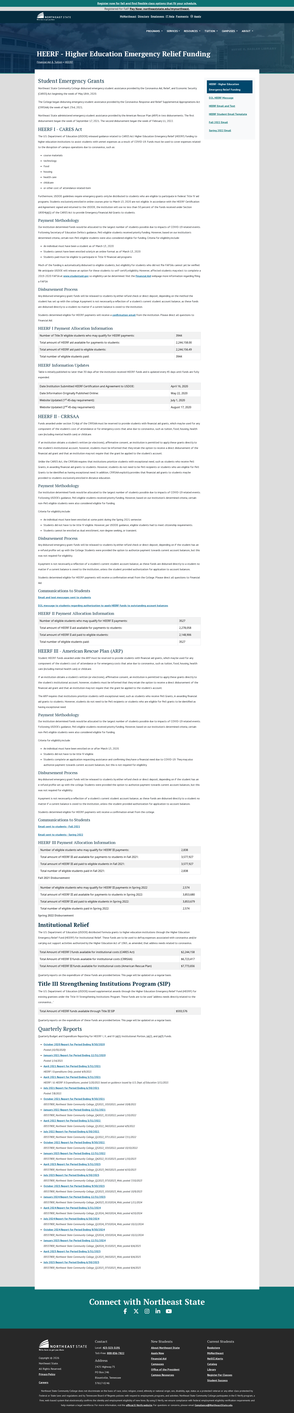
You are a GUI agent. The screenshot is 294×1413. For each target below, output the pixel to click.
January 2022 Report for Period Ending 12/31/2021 (74, 1109)
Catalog (212, 1364)
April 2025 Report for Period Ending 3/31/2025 (72, 1251)
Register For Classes (219, 1375)
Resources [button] (191, 31)
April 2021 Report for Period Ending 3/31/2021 (72, 1066)
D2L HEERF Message (221, 97)
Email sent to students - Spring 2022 (60, 834)
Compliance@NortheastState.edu (213, 1405)
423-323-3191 (111, 1347)
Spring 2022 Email (220, 130)
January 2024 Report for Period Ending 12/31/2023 (74, 1197)
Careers (43, 1382)
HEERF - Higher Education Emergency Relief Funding (224, 86)
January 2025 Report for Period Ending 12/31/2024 (74, 1240)
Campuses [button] (229, 31)
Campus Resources (162, 1375)
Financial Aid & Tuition (49, 62)
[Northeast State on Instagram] (147, 1311)
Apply (197, 16)
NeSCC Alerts (215, 1358)
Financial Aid (143, 276)
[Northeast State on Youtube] (168, 1311)
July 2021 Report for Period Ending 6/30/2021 (71, 1088)
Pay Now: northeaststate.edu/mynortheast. (160, 9)
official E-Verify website (139, 1405)
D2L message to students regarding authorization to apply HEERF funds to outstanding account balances (103, 605)
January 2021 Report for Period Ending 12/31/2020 (74, 1055)
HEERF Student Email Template (228, 114)
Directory (143, 16)
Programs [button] (153, 31)
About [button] (246, 31)
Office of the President (165, 1369)
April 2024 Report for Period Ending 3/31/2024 (72, 1207)
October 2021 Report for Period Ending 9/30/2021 (74, 1098)
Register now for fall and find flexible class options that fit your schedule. (147, 3)
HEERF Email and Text (222, 106)
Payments (182, 16)
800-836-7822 (115, 1353)
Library (211, 1369)
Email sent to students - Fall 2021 (59, 826)
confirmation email (124, 315)
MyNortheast (128, 16)
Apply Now (157, 1353)
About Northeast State (165, 1347)
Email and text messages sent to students (64, 597)
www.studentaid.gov (76, 276)
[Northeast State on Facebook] (125, 1311)
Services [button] (172, 31)
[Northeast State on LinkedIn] (157, 1311)
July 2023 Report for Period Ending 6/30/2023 (71, 1175)
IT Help (170, 16)
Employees (157, 16)
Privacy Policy (47, 1374)
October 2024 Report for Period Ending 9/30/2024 (74, 1229)
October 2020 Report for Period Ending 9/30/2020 (74, 1044)
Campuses (157, 1364)
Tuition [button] (210, 31)
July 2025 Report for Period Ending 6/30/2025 (71, 1262)
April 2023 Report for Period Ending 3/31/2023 (72, 1164)
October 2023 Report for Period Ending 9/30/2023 (74, 1186)
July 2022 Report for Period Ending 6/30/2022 (72, 1131)
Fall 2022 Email (218, 122)
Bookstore (213, 1347)
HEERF (69, 62)
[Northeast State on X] (136, 1311)
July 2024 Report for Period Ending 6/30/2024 (71, 1218)
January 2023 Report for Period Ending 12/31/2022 (74, 1153)
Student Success (217, 1380)
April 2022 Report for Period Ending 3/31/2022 (72, 1120)
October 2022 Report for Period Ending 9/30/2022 (74, 1142)
